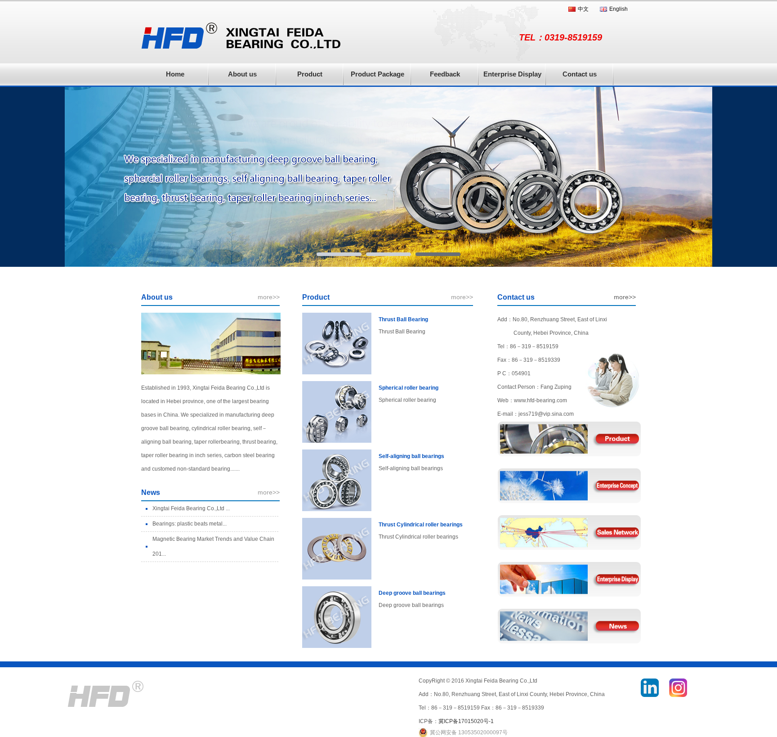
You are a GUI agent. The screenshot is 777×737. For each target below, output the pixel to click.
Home (175, 74)
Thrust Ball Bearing (403, 319)
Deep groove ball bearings (412, 593)
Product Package (377, 74)
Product (309, 74)
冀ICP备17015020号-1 (466, 721)
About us (242, 74)
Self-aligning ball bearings (411, 456)
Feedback (445, 74)
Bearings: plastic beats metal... (189, 524)
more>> (269, 297)
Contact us (580, 74)
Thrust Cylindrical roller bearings (421, 524)
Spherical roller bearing (408, 388)
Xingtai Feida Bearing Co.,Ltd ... (191, 508)
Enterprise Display (512, 74)
